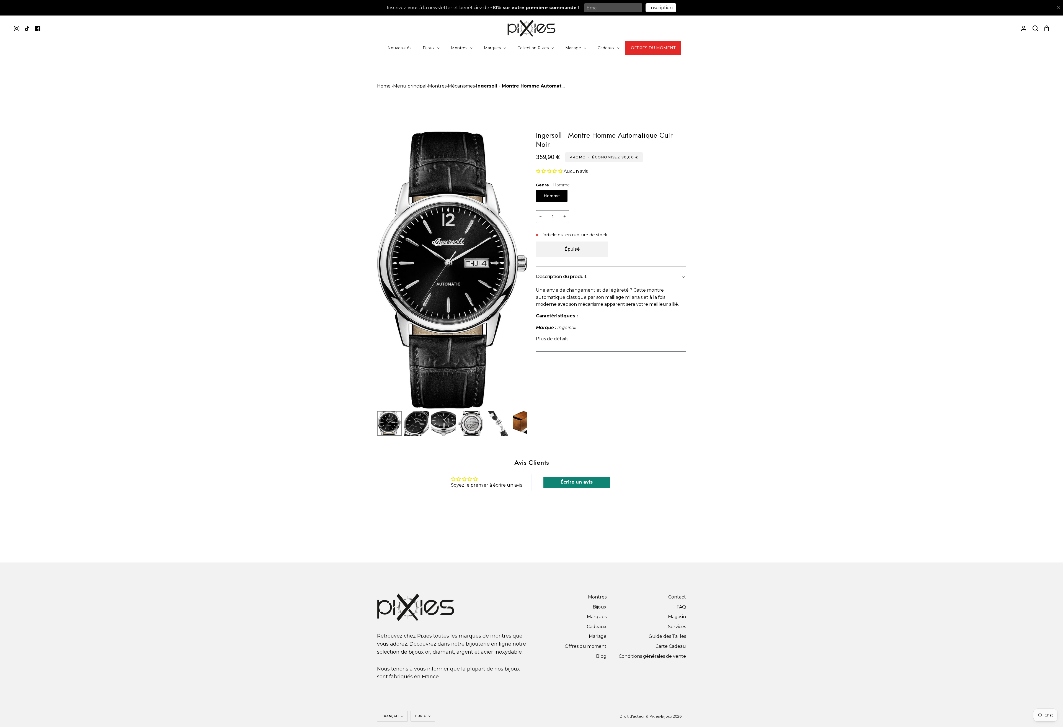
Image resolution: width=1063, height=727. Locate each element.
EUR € (421, 716)
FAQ (681, 607)
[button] (550, 171)
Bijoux (600, 607)
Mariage (598, 636)
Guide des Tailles (667, 636)
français (390, 716)
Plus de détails (552, 338)
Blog (601, 656)
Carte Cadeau (671, 646)
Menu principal (410, 86)
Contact (677, 597)
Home (384, 86)
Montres (437, 86)
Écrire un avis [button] (577, 482)
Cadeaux (597, 626)
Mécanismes (461, 86)
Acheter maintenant (648, 249)
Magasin (677, 616)
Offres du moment (586, 646)
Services (677, 626)
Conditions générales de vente (652, 656)
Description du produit (561, 276)
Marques (597, 616)
